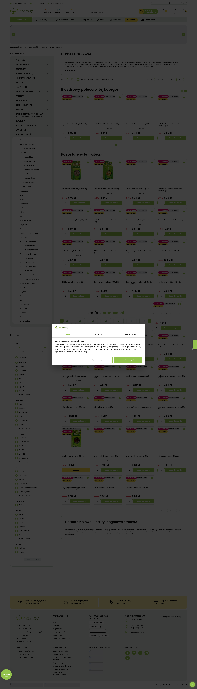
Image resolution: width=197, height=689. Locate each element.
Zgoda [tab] (67, 334)
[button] (195, 344)
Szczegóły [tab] (98, 334)
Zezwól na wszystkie (127, 360)
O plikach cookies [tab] (129, 334)
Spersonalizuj (97, 360)
